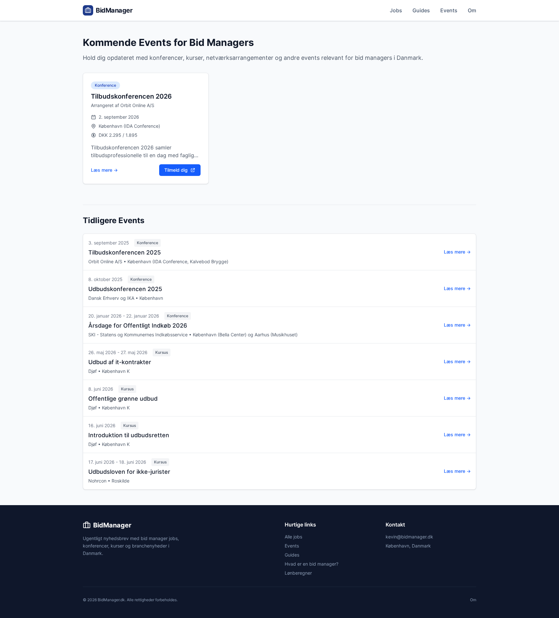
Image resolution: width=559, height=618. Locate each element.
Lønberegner (298, 573)
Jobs (396, 10)
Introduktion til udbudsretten (128, 435)
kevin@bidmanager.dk (409, 536)
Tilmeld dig (176, 170)
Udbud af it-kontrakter (119, 362)
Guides (421, 10)
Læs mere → (104, 170)
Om (472, 10)
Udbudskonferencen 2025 (125, 289)
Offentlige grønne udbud (123, 398)
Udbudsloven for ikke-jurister (129, 471)
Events (448, 10)
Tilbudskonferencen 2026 (131, 96)
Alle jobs (293, 536)
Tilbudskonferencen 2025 (124, 252)
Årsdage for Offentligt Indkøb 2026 (137, 325)
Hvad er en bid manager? (311, 564)
